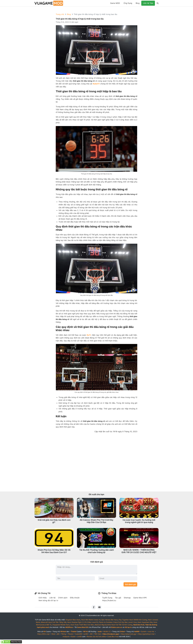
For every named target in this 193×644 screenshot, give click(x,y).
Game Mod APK (140, 598)
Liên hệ (52, 598)
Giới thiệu (43, 598)
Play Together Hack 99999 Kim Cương (133, 620)
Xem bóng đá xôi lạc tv (48, 600)
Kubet (73, 636)
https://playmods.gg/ (128, 634)
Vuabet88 (78, 634)
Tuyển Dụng (107, 598)
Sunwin (143, 631)
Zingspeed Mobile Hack (61, 625)
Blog (138, 3)
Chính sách (62, 598)
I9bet (53, 634)
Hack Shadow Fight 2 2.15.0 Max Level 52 (82, 622)
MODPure (69, 627)
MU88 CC (107, 631)
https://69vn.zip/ (43, 634)
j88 (58, 634)
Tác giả (118, 598)
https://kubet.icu (109, 600)
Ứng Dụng (128, 3)
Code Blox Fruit (113, 636)
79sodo (70, 634)
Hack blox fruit (138, 625)
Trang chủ (60, 14)
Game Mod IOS (82, 627)
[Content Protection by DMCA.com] (11, 642)
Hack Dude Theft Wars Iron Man (82, 625)
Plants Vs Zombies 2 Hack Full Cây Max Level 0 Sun (118, 622)
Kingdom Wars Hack (73, 620)
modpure (66, 636)
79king (63, 634)
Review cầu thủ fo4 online (96, 636)
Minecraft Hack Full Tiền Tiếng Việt (53, 622)
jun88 (86, 634)
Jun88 (79, 636)
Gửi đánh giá (130, 584)
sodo (100, 631)
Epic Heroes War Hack (110, 620)
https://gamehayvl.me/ (146, 634)
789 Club (97, 634)
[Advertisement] (96, 462)
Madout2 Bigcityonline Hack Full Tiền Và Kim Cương (113, 625)
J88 (91, 634)
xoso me (151, 631)
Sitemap (127, 598)
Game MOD (115, 3)
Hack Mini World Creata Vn (91, 620)
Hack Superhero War (145, 622)
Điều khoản (75, 598)
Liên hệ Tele (148, 3)
